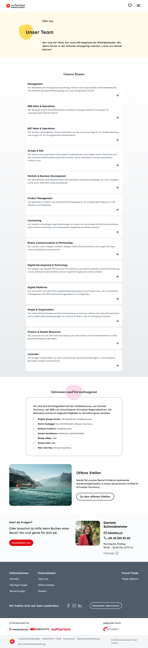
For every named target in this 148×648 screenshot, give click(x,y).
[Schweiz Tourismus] (60, 629)
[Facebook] (68, 605)
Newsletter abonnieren (105, 605)
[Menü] (138, 5)
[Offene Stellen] (74, 485)
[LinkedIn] (80, 605)
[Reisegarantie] (111, 629)
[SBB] (39, 629)
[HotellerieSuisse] (18, 629)
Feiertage (108, 553)
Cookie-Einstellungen (29, 638)
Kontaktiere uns (21, 542)
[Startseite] (15, 6)
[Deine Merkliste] (130, 5)
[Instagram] (74, 605)
